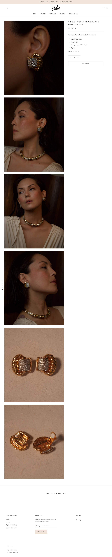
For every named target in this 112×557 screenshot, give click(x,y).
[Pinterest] (78, 51)
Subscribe (41, 531)
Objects (62, 14)
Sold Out (85, 63)
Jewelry (43, 14)
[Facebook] (73, 51)
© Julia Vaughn (12, 550)
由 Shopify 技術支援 (12, 552)
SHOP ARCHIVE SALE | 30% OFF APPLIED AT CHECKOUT (55, 2)
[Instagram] (80, 520)
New (34, 14)
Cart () (105, 8)
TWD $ (6, 8)
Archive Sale (74, 14)
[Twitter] (76, 51)
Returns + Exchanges (11, 528)
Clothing (52, 14)
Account (89, 8)
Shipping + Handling (11, 525)
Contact (8, 522)
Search (97, 8)
